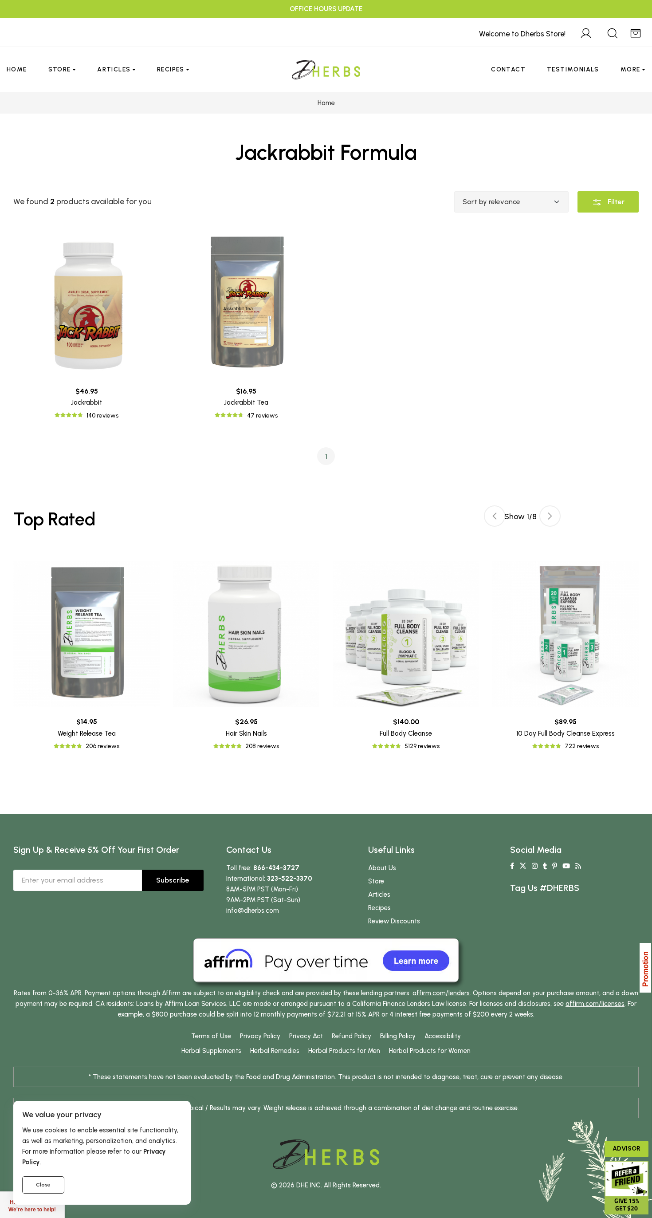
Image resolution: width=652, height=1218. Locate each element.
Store (59, 69)
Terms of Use (211, 1036)
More (630, 69)
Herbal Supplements (211, 1051)
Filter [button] (615, 201)
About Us (382, 868)
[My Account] (586, 31)
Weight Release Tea (87, 733)
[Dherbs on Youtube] (566, 866)
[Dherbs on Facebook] (512, 866)
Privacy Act (306, 1036)
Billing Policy (398, 1036)
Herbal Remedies (274, 1051)
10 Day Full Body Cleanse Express (565, 733)
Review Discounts (394, 921)
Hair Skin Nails (246, 733)
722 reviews (582, 746)
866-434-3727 (276, 868)
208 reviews (262, 746)
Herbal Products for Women (430, 1051)
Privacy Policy (260, 1036)
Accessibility (442, 1036)
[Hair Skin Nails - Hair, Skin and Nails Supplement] (246, 634)
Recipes (171, 69)
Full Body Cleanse (406, 733)
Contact (508, 69)
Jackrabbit (86, 402)
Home (17, 69)
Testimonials (573, 69)
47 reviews (262, 415)
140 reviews (102, 415)
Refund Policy (351, 1036)
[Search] (612, 31)
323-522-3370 (289, 879)
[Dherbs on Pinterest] (554, 866)
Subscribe (172, 880)
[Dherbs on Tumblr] (545, 866)
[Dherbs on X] (522, 866)
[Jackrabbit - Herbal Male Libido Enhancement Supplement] (86, 303)
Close (43, 1185)
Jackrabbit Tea (246, 402)
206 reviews (102, 746)
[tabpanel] (406, 656)
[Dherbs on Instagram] (535, 866)
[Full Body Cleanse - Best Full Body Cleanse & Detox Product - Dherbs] (406, 634)
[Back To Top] (627, 24)
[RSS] (578, 866)
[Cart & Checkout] (635, 31)
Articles (113, 69)
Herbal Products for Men (344, 1051)
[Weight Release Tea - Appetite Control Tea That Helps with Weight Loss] (86, 634)
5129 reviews (422, 746)
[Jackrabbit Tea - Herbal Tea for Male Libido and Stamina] (246, 303)
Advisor (626, 1148)
